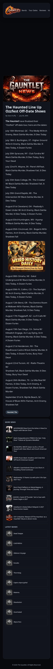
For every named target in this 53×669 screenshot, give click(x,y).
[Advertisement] (26, 47)
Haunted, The (12, 412)
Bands (24, 10)
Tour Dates (33, 10)
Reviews (42, 10)
